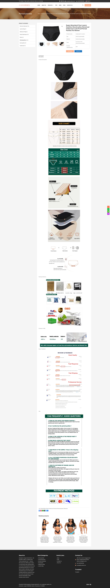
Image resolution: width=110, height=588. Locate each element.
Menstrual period (60, 508)
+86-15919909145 (80, 563)
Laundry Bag (22, 28)
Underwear (22, 45)
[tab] (41, 57)
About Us (59, 562)
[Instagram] (90, 584)
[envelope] (108, 214)
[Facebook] (59, 1)
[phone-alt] (108, 207)
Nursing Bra (22, 42)
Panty (21, 37)
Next (64, 44)
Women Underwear (49, 508)
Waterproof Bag (23, 31)
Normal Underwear (23, 26)
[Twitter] (61, 1)
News (58, 557)
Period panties (23, 40)
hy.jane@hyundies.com (81, 565)
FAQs (58, 559)
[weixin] (108, 211)
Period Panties (43, 508)
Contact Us (59, 561)
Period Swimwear (23, 34)
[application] (53, 5)
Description (41, 56)
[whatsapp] (108, 209)
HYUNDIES (42, 586)
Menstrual (55, 508)
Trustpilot (77, 572)
